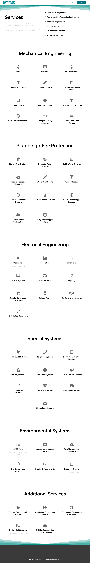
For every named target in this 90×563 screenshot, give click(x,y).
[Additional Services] (45, 35)
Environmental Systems (56, 31)
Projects (64, 2)
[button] (81, 2)
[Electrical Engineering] (45, 21)
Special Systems (53, 26)
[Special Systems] (45, 26)
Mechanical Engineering (57, 12)
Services (71, 2)
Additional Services (55, 35)
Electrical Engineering (56, 22)
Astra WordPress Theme (55, 559)
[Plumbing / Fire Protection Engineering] (45, 16)
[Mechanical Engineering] (45, 12)
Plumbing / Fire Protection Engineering (63, 17)
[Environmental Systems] (45, 30)
